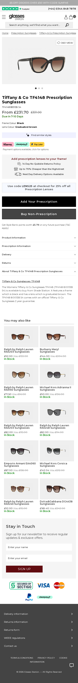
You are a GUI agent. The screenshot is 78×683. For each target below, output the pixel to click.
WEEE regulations (14, 637)
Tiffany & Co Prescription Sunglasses (58, 33)
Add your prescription (39, 201)
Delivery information (16, 613)
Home (5, 33)
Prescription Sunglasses (23, 33)
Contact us (10, 645)
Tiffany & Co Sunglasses (31, 287)
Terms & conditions (22, 658)
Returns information (16, 621)
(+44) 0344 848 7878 (62, 8)
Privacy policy (46, 658)
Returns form (12, 629)
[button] (36, 88)
